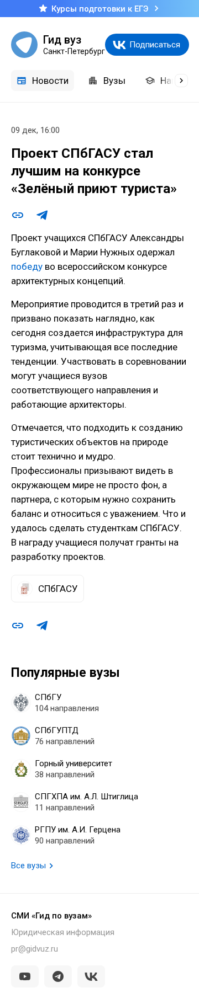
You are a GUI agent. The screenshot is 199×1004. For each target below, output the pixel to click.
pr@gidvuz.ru (34, 949)
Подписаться (154, 45)
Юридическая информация (62, 932)
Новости (50, 80)
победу (27, 266)
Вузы (114, 80)
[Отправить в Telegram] (42, 215)
